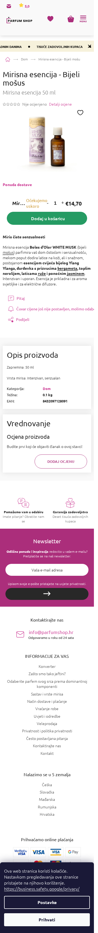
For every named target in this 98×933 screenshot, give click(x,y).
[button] (47, 203)
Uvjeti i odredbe (47, 716)
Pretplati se (46, 594)
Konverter (47, 666)
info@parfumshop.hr (51, 634)
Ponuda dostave (17, 184)
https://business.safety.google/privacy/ (41, 889)
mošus (8, 252)
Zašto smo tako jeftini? (47, 673)
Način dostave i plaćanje (47, 701)
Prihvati (47, 919)
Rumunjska (47, 807)
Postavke (47, 902)
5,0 (26, 6)
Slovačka (47, 792)
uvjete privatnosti (72, 583)
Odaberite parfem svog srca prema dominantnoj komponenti (47, 683)
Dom (47, 388)
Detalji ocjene (60, 104)
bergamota (67, 268)
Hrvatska (47, 814)
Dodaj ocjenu (60, 461)
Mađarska (47, 799)
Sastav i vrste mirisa (47, 694)
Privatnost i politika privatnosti (47, 730)
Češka (47, 784)
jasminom (75, 273)
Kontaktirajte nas (47, 745)
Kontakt (47, 753)
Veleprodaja (47, 723)
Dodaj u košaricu (48, 218)
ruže (42, 273)
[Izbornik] (83, 19)
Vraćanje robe (47, 708)
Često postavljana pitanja (47, 738)
